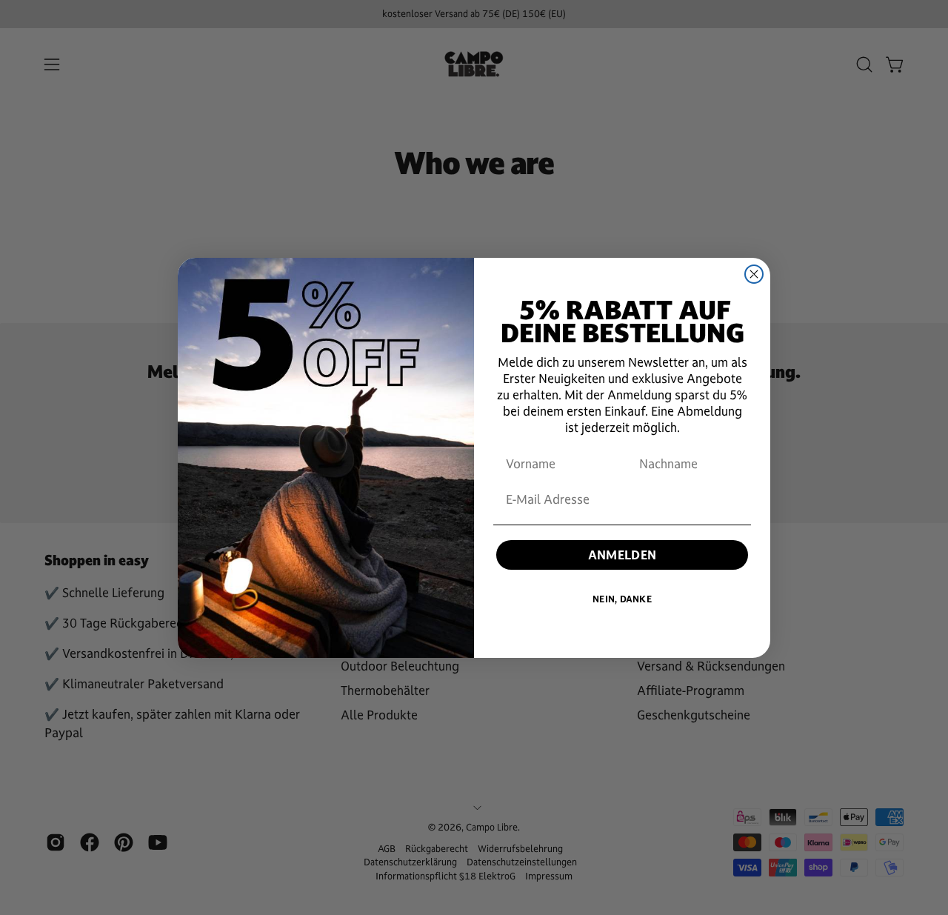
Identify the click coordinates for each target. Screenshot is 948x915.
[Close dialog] (754, 274)
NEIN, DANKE (622, 599)
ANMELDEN (622, 555)
